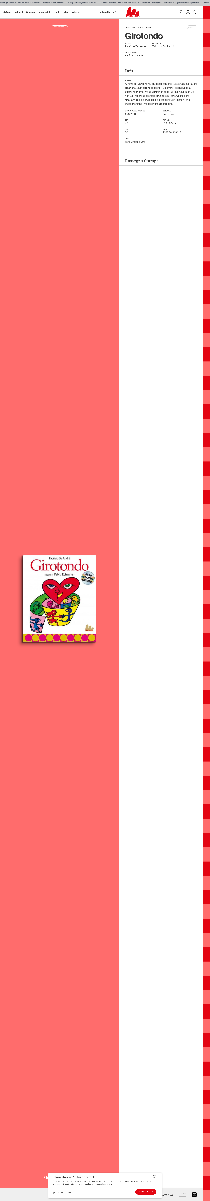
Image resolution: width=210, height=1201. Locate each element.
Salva (190, 27)
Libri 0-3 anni (131, 27)
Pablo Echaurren (134, 55)
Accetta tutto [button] (146, 1192)
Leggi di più (107, 1184)
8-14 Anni (30, 12)
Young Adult (44, 12)
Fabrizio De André (136, 46)
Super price (145, 27)
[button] (63, 1192)
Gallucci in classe (71, 12)
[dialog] (105, 1185)
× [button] (158, 1176)
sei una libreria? (108, 12)
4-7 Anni (19, 12)
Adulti (56, 12)
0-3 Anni (7, 12)
